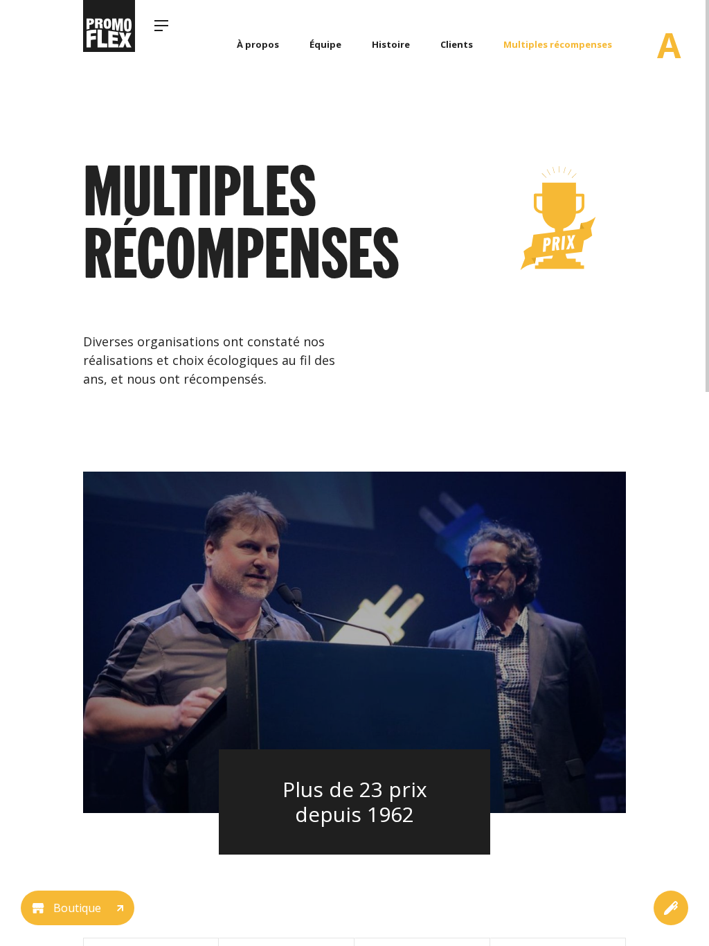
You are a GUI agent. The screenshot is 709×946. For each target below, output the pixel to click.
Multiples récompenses (557, 44)
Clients (456, 44)
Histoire (391, 44)
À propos (258, 44)
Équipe (325, 44)
